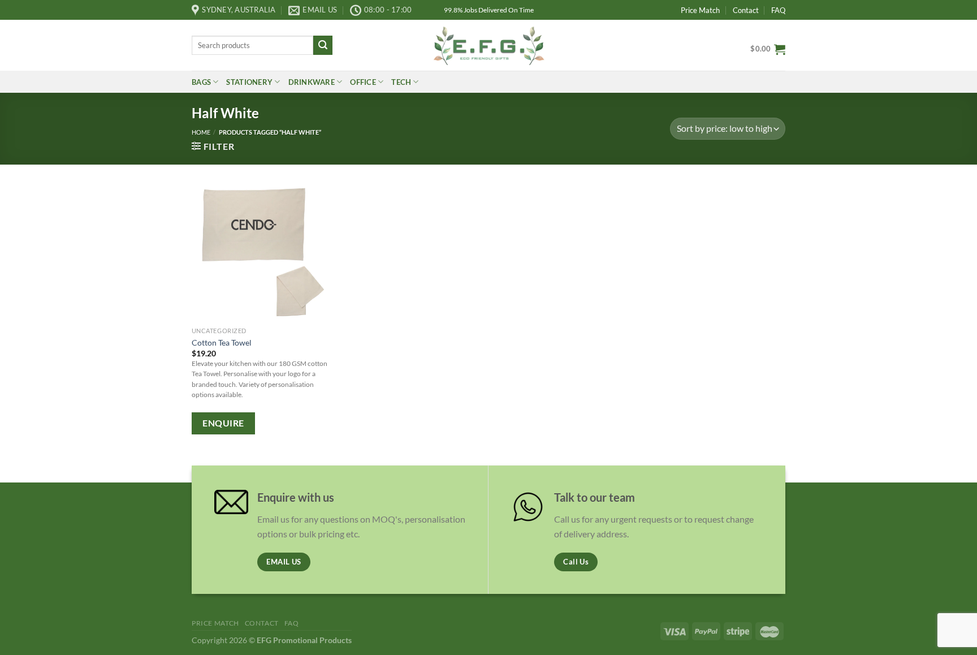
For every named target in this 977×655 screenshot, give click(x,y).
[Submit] (322, 45)
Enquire (223, 423)
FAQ (778, 10)
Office (363, 82)
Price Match (700, 10)
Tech (401, 82)
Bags (201, 82)
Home (201, 132)
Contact (746, 10)
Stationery (249, 82)
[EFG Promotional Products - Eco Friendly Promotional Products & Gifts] (488, 44)
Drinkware (311, 82)
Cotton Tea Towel (222, 342)
